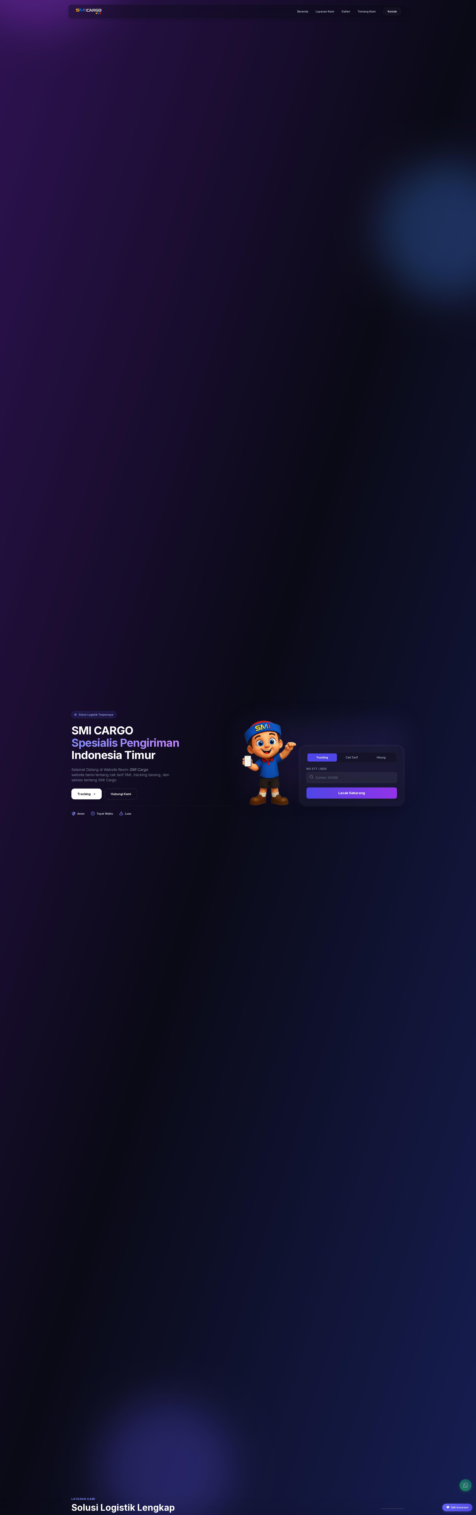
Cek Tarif (352, 757)
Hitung (381, 757)
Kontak (392, 11)
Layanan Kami (325, 11)
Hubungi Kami (121, 794)
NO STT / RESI (316, 768)
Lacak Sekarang (351, 793)
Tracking (84, 794)
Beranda (302, 11)
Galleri (346, 11)
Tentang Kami (367, 11)
